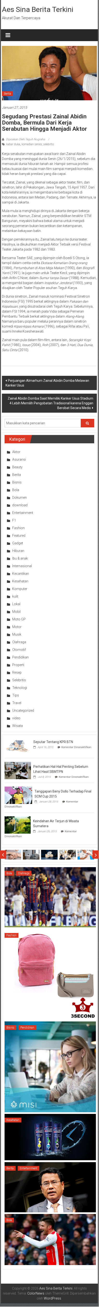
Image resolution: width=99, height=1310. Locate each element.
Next (96, 855)
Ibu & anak (20, 558)
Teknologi (19, 688)
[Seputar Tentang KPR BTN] (18, 745)
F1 (14, 520)
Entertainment (22, 513)
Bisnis (17, 482)
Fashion (18, 528)
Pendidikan (20, 657)
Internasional (22, 566)
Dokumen (19, 497)
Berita (7, 93)
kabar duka (13, 144)
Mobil (16, 612)
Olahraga (19, 642)
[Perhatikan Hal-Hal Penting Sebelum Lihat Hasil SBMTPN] (18, 770)
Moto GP (19, 619)
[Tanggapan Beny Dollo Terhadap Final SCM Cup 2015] (18, 795)
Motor (17, 627)
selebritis (48, 144)
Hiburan (18, 551)
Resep (17, 672)
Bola (15, 490)
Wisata (17, 726)
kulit (15, 596)
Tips (15, 695)
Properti (18, 665)
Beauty (17, 467)
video (16, 718)
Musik (16, 634)
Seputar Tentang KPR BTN (53, 742)
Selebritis (19, 680)
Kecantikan (20, 573)
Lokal (16, 604)
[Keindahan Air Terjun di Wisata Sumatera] (18, 825)
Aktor (16, 452)
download (20, 505)
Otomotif (19, 650)
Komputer (19, 589)
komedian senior (32, 144)
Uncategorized (23, 710)
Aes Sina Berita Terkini (37, 9)
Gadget (17, 543)
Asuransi (19, 459)
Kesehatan (20, 581)
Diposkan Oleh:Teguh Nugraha (25, 139)
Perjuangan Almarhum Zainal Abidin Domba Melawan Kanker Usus (47, 383)
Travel (16, 703)
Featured (18, 535)
